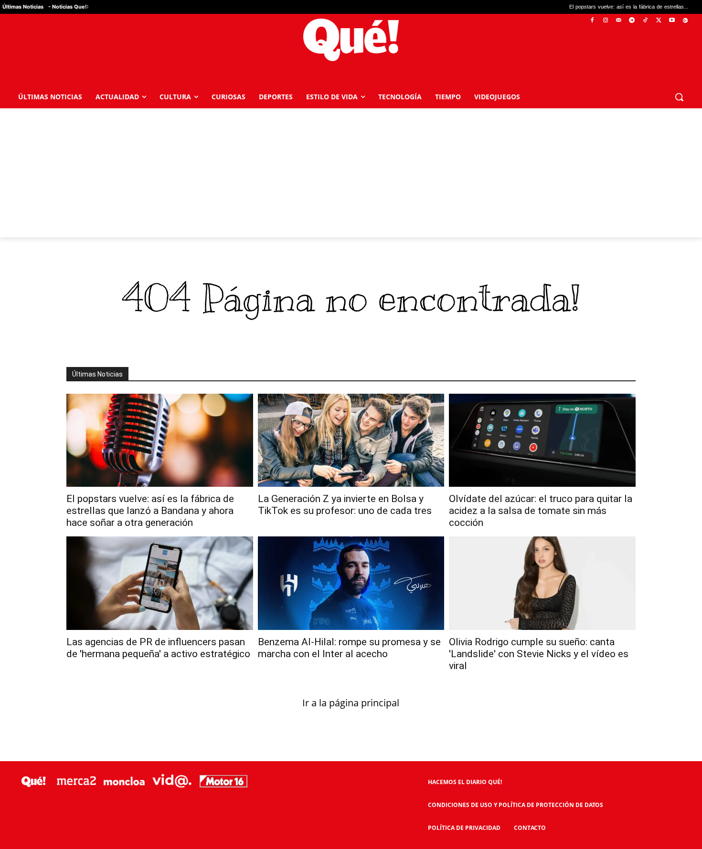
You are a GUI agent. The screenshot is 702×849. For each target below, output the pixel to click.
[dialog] (351, 425)
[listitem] (351, 401)
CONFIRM (285, 562)
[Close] (516, 271)
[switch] (469, 422)
